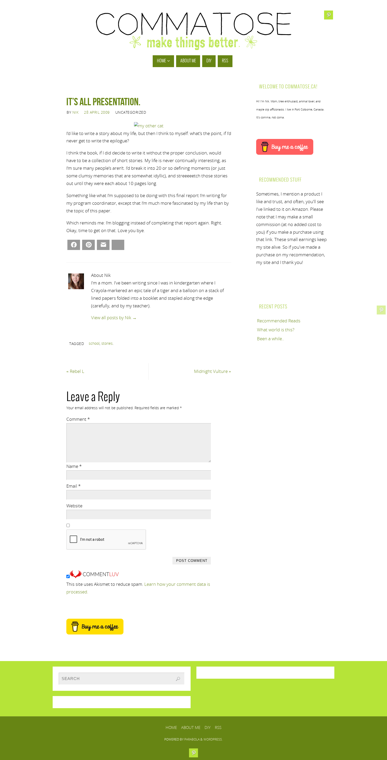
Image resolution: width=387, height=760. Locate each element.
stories (107, 343)
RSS (218, 727)
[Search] (178, 679)
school (94, 343)
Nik (75, 112)
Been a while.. (270, 339)
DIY (208, 727)
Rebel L (75, 371)
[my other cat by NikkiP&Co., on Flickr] (148, 126)
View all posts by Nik (114, 317)
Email (73, 486)
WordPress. (213, 739)
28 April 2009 (97, 112)
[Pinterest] (381, 310)
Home (171, 727)
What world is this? (275, 330)
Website (74, 506)
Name (74, 466)
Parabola (192, 739)
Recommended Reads (278, 321)
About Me (190, 727)
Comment (78, 419)
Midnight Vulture (212, 371)
